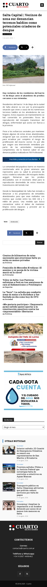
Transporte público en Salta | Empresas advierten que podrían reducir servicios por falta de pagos (30, 490)
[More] (32, 47)
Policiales (9, 275)
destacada (14, 222)
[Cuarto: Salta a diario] (17, 5)
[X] (27, 574)
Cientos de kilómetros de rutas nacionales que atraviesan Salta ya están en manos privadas (22, 258)
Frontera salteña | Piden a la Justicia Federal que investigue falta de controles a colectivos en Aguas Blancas (30, 472)
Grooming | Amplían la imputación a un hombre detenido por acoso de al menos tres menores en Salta (29, 509)
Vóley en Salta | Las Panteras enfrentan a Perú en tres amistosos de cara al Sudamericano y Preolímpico (23, 282)
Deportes (8, 287)
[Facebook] (20, 574)
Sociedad (7, 34)
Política (8, 263)
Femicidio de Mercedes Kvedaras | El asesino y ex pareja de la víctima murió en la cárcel (22, 270)
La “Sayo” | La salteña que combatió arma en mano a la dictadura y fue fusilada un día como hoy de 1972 (22, 294)
